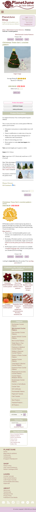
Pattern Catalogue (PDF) (11, 469)
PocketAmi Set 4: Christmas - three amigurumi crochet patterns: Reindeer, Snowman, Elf (18, 309)
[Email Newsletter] (3, 502)
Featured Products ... (18, 402)
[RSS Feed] (8, 502)
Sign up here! (29, 22)
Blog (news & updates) (10, 453)
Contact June (14, 440)
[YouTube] (22, 502)
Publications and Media (10, 497)
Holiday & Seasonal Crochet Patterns (17, 352)
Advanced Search (19, 427)
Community (7, 455)
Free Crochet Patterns (10, 478)
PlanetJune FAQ (8, 494)
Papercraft (7, 483)
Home (5, 451)
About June (7, 490)
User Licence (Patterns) (10, 467)
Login (26, 17)
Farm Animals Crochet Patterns (18, 333)
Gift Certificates (16, 389)
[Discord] (32, 502)
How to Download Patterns (17, 434)
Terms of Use (14, 439)
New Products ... (17, 400)
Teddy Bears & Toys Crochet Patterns (18, 344)
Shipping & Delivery (15, 435)
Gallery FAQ (14, 444)
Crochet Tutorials (9, 476)
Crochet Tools (16, 386)
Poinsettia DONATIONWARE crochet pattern (8, 284)
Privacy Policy (8, 496)
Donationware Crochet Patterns (18, 380)
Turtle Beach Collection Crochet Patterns (18, 364)
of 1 (14, 185)
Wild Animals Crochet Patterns (15, 30)
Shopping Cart (28, 24)
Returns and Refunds (16, 437)
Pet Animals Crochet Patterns (18, 325)
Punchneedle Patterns (18, 391)
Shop (3, 30)
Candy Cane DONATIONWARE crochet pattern (28, 305)
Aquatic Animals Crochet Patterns (19, 337)
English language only (12, 248)
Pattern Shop (7, 466)
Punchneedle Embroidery (11, 481)
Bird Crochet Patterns (18, 340)
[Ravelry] (27, 502)
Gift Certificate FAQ (15, 442)
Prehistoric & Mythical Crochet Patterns (18, 348)
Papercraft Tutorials (17, 394)
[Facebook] (13, 502)
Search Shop (19, 420)
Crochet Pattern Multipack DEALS (17, 376)
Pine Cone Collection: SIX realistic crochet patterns (18, 285)
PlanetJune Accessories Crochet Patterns (19, 372)
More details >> (7, 231)
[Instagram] (18, 502)
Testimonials (7, 492)
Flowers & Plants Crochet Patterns (19, 356)
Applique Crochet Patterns (17, 360)
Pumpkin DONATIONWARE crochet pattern (8, 305)
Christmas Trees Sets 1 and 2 (8, 168)
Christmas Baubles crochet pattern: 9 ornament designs (28, 286)
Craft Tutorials (16, 396)
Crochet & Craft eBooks (19, 384)
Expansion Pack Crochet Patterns (19, 368)
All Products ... (16, 405)
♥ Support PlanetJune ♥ (10, 459)
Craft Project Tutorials (10, 480)
